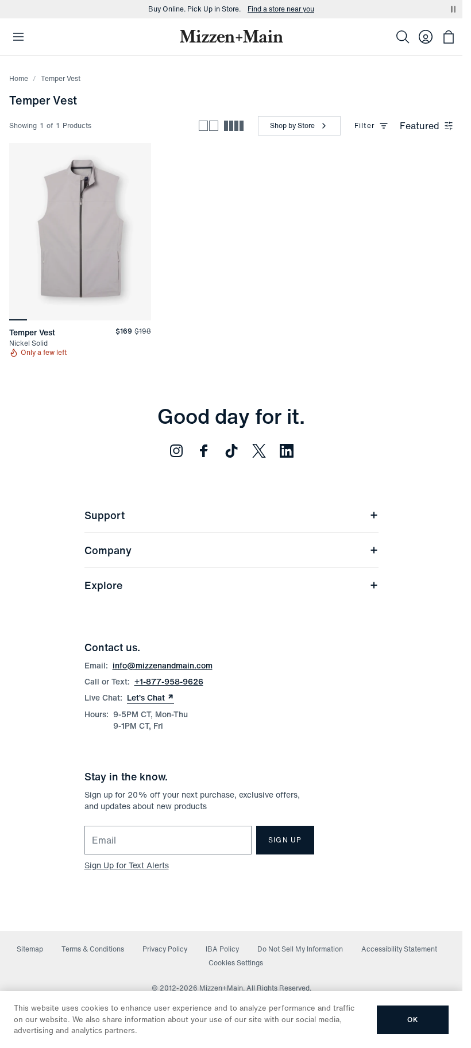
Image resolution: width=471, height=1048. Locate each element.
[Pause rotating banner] (453, 9)
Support (104, 515)
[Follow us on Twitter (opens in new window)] (259, 451)
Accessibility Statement (399, 949)
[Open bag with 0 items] (448, 37)
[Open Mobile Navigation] (18, 37)
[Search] (402, 37)
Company (108, 550)
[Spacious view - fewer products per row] (208, 125)
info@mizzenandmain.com (163, 665)
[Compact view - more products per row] (233, 125)
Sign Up (285, 840)
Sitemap (30, 949)
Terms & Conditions (92, 949)
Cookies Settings (236, 963)
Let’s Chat (150, 697)
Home (18, 78)
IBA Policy (222, 949)
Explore (103, 585)
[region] (80, 231)
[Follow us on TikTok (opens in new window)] (231, 451)
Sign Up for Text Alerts (126, 865)
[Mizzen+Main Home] (231, 36)
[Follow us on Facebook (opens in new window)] (204, 451)
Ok (412, 1019)
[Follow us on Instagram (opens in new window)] (176, 451)
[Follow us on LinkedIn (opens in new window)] (286, 451)
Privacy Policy (164, 949)
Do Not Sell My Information (300, 949)
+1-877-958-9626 (168, 681)
